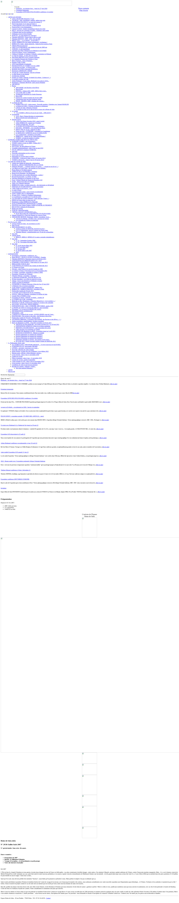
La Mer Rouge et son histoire (20, 74)
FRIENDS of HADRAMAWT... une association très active (33, 328)
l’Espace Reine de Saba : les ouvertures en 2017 (26, 223)
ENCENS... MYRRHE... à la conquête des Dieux (30, 128)
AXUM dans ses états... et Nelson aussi (23, 67)
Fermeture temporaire (22, 10)
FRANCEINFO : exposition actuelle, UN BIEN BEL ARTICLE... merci (22, 416)
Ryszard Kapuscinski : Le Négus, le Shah (24, 176)
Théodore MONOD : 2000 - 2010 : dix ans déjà (26, 39)
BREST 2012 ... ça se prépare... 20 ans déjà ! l (25, 40)
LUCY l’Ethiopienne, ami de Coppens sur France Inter (32, 230)
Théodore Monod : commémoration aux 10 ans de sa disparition (34, 232)
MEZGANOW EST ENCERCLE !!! (27, 118)
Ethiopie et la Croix (17, 145)
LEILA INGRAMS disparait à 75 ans (23, 19)
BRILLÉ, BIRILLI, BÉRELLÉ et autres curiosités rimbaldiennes (35, 237)
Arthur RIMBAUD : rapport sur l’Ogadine (28, 123)
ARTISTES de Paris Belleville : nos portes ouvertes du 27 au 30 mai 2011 (37, 324)
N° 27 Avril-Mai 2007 (22, 247)
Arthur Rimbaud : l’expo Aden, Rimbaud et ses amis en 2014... (30, 81)
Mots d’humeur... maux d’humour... (22, 61)
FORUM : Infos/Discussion (20, 210)
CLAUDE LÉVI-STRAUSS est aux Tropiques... (30, 126)
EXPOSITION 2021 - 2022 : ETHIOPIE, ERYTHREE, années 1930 (32, 306)
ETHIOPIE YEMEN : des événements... (24, 141)
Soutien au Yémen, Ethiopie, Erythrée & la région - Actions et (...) (31, 77)
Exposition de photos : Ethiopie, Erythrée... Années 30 (28, 297)
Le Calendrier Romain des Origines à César (25, 59)
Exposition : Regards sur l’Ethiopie (22, 274)
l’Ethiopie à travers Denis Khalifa (22, 34)
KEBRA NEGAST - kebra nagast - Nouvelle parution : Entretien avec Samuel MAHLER (42, 104)
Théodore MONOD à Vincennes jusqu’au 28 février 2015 (29, 259)
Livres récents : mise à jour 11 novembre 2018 (25, 355)
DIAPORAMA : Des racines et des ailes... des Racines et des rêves (31, 316)
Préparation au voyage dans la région (23, 156)
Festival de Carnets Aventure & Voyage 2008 (29, 97)
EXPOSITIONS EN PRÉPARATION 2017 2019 (26, 260)
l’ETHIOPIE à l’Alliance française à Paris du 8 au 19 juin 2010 (30, 284)
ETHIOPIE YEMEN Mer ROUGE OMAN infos (22, 139)
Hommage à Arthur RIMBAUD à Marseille (25, 202)
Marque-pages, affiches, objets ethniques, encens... (27, 353)
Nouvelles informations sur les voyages (23, 153)
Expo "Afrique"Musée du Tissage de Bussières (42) (27, 180)
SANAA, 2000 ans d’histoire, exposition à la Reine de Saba (29, 294)
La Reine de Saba (17, 103)
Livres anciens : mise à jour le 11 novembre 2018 (26, 363)
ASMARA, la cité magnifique (21, 49)
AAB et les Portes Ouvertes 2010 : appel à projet (30, 121)
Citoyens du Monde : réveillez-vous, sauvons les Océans (32, 218)
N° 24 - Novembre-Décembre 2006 (26, 242)
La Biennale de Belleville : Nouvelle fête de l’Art (26, 277)
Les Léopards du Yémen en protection (27, 220)
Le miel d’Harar (16, 190)
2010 (17, 252)
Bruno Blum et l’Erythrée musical (22, 170)
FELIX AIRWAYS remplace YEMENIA (24, 150)
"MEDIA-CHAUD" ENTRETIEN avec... (24, 212)
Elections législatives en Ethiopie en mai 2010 (25, 178)
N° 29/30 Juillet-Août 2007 (24, 250)
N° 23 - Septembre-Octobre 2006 (25, 240)
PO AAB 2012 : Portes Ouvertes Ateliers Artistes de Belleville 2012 (36, 341)
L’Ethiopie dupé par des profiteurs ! (22, 32)
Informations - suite (17, 313)
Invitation (3, 488)
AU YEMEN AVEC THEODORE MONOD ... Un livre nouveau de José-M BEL (36, 344)
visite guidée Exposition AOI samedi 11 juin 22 (15, 452)
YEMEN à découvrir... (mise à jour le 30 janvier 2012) (28, 160)
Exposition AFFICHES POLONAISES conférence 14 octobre (34, 12)
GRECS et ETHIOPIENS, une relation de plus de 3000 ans (29, 47)
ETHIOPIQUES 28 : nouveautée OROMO (25, 346)
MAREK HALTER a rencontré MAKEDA (25, 69)
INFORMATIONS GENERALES (22, 311)
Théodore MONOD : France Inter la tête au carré (26, 37)
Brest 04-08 (19, 89)
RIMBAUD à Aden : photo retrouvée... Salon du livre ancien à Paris (32, 44)
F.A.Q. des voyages (18, 155)
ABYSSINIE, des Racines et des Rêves (27, 87)
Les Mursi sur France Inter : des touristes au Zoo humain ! (29, 168)
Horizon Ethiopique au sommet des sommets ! (29, 334)
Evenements (15, 114)
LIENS (10, 370)
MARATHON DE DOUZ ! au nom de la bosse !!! (27, 22)
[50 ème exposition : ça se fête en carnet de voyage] (89, 774)
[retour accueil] (1, 2)
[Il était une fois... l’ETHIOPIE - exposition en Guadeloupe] (89, 537)
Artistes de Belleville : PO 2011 (25, 124)
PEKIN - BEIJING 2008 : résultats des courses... (30, 101)
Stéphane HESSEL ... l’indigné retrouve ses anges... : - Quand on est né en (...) (35, 166)
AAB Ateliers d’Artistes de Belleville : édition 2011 (27, 287)
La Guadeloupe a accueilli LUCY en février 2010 (26, 197)
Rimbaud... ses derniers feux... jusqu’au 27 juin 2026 (31, 8)
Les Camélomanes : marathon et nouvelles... (29, 134)
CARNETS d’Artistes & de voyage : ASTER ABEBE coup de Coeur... (33, 314)
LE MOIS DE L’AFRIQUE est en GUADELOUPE (31, 133)
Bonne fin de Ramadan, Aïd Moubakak (23, 173)
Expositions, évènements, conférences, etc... (25, 255)
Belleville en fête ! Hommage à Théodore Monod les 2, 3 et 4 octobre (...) (33, 301)
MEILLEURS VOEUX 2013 (21, 264)
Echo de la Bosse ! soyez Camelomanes (23, 52)
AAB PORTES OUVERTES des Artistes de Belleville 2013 (30, 265)
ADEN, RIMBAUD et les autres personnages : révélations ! (29, 42)
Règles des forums (17, 208)
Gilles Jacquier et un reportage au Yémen (28, 329)
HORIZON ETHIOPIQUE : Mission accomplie (30, 333)
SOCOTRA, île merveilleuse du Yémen (23, 146)
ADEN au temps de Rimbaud (20, 282)
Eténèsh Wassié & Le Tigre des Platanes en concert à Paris (29, 215)
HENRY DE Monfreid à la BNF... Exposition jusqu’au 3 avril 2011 (35, 331)
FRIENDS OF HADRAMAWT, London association (27, 187)
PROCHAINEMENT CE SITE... (22, 227)
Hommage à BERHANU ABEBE (22, 71)
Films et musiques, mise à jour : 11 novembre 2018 (27, 358)
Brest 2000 (19, 96)
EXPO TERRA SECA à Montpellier (23, 193)
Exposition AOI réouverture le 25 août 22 (13, 434)
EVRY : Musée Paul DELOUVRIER (23, 181)
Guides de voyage (17, 356)
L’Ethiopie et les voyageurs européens (23, 286)
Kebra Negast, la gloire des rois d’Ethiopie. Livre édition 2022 (30, 351)
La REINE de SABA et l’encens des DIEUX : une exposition (30, 307)
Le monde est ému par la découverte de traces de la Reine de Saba (35, 109)
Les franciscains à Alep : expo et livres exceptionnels (27, 192)
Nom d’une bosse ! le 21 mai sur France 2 (24, 24)
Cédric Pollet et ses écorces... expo (22, 188)
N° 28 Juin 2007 (20, 249)
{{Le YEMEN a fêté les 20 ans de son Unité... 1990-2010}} (33, 113)
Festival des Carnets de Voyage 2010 (23, 291)
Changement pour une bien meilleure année (28, 99)
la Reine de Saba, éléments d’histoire (26, 108)
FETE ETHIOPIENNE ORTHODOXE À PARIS (27, 203)
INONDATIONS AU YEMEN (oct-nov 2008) (26, 66)
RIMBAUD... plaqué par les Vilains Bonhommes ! (31, 136)
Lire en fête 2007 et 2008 (23, 92)
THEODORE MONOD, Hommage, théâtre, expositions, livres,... (31, 217)
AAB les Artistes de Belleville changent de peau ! (30, 229)
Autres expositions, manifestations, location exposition (28, 321)
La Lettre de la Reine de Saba (17, 161)
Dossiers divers (16, 119)
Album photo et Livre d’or (20, 45)
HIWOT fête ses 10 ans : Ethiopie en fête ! (28, 129)
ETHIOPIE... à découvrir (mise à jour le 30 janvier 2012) (29, 158)
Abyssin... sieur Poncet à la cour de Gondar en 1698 (27, 269)
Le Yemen (15, 111)
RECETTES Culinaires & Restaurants (23, 207)
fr (6, 14)
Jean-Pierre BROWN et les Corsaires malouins (25, 57)
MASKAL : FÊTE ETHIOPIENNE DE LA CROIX (27, 165)
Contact (48, 898)
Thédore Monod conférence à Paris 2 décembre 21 (15, 470)
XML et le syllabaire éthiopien (21, 183)
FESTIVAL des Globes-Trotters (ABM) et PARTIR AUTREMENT (32, 205)
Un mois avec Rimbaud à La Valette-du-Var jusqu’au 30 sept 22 (19, 425)
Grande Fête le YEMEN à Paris (21, 296)
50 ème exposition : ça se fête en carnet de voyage (26, 279)
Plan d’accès (15, 225)
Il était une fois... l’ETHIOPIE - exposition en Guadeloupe (33, 131)
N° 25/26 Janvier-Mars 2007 (24, 245)
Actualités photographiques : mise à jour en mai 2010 (27, 148)
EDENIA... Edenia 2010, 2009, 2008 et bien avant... (31, 91)
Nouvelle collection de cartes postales (23, 349)
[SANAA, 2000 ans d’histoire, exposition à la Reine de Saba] (89, 763)
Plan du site (11, 371)
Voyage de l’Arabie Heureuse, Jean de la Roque (26, 72)
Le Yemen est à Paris (18, 267)
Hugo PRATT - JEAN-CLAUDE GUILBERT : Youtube (29, 257)
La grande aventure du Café (20, 79)
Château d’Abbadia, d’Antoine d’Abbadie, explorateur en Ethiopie (31, 54)
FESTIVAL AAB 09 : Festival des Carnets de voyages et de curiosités (32, 302)
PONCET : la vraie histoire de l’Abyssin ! (24, 35)
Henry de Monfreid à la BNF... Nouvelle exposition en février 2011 (32, 323)
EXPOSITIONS (13, 254)
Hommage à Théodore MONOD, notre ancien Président (28, 82)
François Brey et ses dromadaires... (22, 27)
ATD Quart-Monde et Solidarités (21, 64)
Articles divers (16, 235)
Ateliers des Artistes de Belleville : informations (26, 163)
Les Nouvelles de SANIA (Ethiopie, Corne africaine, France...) (30, 198)
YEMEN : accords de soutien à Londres (27, 138)
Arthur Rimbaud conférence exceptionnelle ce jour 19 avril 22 (19, 443)
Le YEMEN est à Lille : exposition (22, 299)
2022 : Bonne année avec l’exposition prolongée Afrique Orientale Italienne (23, 461)
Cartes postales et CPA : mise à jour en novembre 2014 (28, 361)
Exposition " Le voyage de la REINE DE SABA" (26, 309)
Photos (14, 86)
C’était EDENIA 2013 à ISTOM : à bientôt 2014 (26, 25)
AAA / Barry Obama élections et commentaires (29, 116)
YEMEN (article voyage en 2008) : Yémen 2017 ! (26, 143)
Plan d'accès (83, 10)
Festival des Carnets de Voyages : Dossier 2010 (26, 318)
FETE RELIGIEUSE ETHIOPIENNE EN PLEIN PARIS (33, 213)
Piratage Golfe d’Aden (18, 62)
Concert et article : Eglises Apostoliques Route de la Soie (28, 29)
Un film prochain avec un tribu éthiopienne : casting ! (27, 175)
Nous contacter (83, 8)
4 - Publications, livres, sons (16, 343)
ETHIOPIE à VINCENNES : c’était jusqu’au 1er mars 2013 (30, 262)
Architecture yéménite (18, 76)
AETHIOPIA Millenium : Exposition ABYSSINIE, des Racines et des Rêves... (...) (36, 319)
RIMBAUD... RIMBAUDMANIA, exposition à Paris (28, 289)
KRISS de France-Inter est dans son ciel (23, 200)
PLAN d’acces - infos (14, 222)
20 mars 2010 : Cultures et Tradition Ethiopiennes (26, 195)
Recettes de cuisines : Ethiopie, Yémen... (24, 366)
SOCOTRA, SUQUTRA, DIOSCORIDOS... (25, 304)
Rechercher (4, 375)
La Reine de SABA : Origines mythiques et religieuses (32, 106)
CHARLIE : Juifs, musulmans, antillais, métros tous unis (28, 20)
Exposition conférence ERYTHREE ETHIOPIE (15, 479)
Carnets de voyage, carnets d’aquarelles (23, 360)
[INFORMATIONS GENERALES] (89, 837)
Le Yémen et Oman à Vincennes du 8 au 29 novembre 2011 (29, 271)
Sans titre (14, 151)
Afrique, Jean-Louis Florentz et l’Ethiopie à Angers (27, 281)
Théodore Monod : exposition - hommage (24, 276)
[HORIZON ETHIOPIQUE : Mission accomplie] (89, 805)
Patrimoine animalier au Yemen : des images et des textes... (33, 339)
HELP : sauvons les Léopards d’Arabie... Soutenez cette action (30, 30)
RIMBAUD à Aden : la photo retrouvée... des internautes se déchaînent (33, 185)
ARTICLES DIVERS (14, 17)
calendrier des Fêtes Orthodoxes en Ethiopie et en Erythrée (29, 50)
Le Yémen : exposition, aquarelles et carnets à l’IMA (27, 272)
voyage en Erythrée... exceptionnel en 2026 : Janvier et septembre (20, 407)
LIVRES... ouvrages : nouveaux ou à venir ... (25, 348)
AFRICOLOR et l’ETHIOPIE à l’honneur (24, 171)
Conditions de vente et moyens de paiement (24, 365)
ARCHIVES (16, 84)
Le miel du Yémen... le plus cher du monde (24, 55)
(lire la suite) (114, 384)
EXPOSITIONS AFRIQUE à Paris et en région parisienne (33, 326)
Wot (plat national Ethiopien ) (24, 368)
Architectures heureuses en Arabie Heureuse (29, 94)
